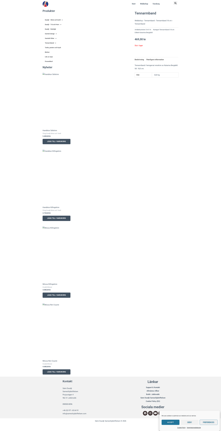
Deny (189, 422)
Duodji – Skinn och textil (53, 20)
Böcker (47, 52)
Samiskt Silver (49, 38)
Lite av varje (49, 57)
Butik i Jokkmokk (153, 394)
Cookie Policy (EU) (153, 401)
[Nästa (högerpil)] (14, 429)
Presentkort (49, 61)
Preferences (208, 422)
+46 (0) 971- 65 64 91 (71, 410)
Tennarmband (49, 43)
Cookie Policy (181, 427)
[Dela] (24, 425)
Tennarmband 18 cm (164, 21)
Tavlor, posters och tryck (53, 47)
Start (133, 4)
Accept (170, 422)
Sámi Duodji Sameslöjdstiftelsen (152, 398)
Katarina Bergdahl (146, 32)
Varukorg (156, 4)
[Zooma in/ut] (4, 425)
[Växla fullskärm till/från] (14, 425)
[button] (175, 3)
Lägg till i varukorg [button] (56, 141)
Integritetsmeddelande (194, 427)
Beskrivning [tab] (139, 60)
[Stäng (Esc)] (33, 425)
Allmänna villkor (153, 391)
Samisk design (50, 34)
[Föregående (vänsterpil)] (4, 429)
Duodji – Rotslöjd (50, 29)
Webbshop (144, 4)
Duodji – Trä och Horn (52, 24)
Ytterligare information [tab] (155, 60)
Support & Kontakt (153, 387)
